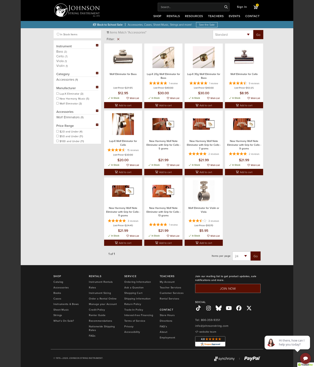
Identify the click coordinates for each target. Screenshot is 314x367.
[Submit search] (226, 7)
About (163, 332)
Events (234, 16)
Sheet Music (61, 310)
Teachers (216, 16)
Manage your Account (103, 304)
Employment (167, 338)
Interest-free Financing (138, 315)
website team (207, 332)
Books (57, 293)
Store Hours (167, 315)
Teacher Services (170, 287)
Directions (166, 321)
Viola (61, 61)
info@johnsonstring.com (212, 326)
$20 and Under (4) (70, 131)
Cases (57, 299)
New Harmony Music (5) (74, 98)
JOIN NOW (228, 288)
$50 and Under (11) (71, 136)
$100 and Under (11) (71, 140)
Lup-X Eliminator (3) (71, 93)
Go (258, 34)
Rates (92, 287)
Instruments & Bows (66, 304)
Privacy (129, 326)
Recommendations (100, 321)
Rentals (173, 16)
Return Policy (132, 304)
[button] (241, 7)
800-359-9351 (210, 320)
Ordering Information (137, 282)
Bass (61, 51)
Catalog (58, 282)
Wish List (134, 98)
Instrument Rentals (101, 282)
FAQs (92, 336)
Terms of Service (134, 321)
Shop (157, 16)
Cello (61, 56)
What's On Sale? (63, 321)
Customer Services (172, 293)
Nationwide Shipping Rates (102, 328)
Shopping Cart (133, 293)
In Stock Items (68, 34)
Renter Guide (97, 315)
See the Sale (207, 25)
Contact (252, 16)
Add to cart (124, 105)
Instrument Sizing (100, 293)
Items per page (221, 256)
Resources (194, 16)
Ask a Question (134, 287)
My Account (167, 282)
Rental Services (169, 299)
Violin (62, 65)
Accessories (61, 287)
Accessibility (132, 332)
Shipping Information (137, 299)
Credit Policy (97, 310)
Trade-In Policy (133, 310)
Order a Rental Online (103, 299)
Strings (57, 315)
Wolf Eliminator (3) (70, 103)
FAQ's (163, 326)
